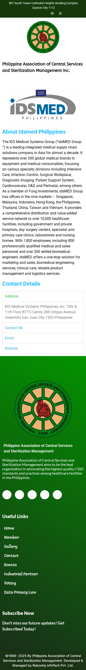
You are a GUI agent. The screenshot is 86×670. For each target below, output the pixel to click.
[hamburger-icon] (41, 93)
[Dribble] (52, 13)
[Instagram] (60, 13)
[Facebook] (28, 13)
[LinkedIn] (44, 13)
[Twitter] (36, 13)
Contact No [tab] (14, 328)
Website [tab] (11, 348)
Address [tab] (12, 296)
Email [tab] (9, 338)
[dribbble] (44, 494)
